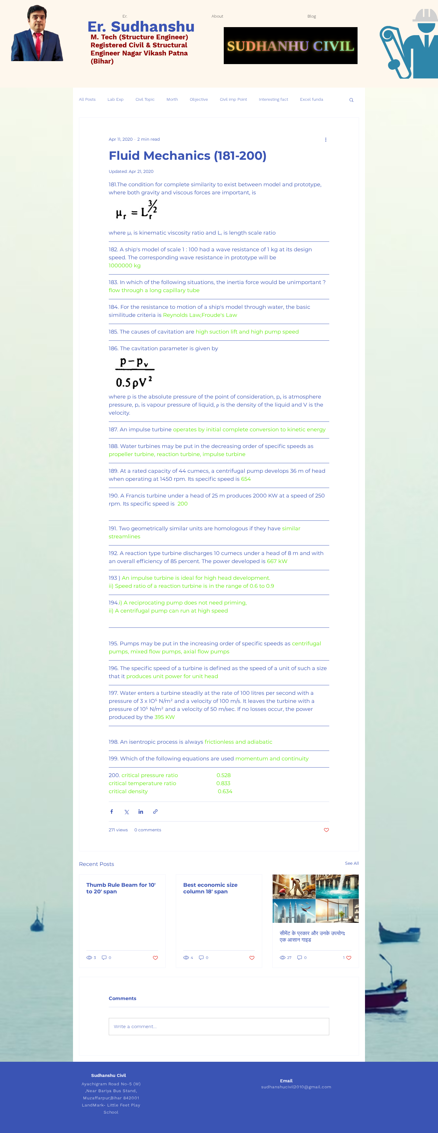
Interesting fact (273, 99)
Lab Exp (116, 99)
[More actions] (325, 139)
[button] (351, 99)
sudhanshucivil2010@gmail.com (296, 1086)
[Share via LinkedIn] (141, 811)
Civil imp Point (233, 99)
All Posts (87, 99)
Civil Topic (145, 99)
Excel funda (311, 99)
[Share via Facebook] (111, 811)
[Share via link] (155, 811)
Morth (172, 99)
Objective (199, 99)
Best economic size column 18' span (210, 888)
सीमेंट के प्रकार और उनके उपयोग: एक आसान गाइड (312, 936)
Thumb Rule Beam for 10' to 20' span (121, 888)
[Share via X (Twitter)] (126, 811)
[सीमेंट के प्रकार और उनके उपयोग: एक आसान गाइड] (316, 899)
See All (352, 863)
